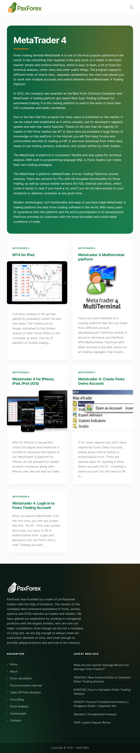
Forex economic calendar (26, 685)
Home (14, 664)
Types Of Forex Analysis (25, 692)
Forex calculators (21, 678)
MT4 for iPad (23, 255)
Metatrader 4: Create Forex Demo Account (101, 381)
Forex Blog (17, 699)
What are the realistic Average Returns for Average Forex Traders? (101, 667)
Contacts (15, 720)
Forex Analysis (19, 706)
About (14, 671)
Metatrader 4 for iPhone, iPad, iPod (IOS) (33, 381)
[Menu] (131, 7)
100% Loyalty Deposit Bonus (92, 722)
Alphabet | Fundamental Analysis (95, 714)
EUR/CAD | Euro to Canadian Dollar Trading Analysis (102, 691)
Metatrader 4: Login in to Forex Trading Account (33, 505)
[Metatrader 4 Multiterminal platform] (103, 287)
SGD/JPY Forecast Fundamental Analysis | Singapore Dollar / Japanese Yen (101, 704)
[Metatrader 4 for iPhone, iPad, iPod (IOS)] (37, 412)
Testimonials (18, 713)
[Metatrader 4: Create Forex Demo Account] (103, 412)
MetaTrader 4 (20, 248)
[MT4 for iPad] (37, 283)
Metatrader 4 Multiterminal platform (101, 257)
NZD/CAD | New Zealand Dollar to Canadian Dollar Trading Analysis (102, 679)
